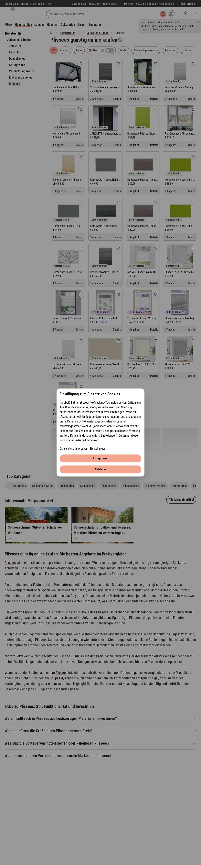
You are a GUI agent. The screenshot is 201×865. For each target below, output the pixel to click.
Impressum (81, 448)
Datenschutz (67, 448)
